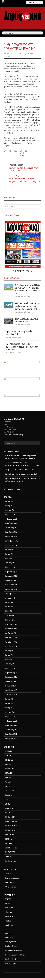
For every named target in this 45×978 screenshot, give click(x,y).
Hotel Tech (9, 937)
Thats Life (8, 912)
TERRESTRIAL (10, 791)
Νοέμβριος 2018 (11, 532)
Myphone (8, 899)
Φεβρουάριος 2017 (11, 624)
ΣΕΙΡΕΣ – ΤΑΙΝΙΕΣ (11, 848)
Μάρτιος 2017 (10, 620)
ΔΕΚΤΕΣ (8, 804)
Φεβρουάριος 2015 (11, 721)
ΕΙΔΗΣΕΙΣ (8, 813)
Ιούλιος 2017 (9, 602)
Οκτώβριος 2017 (11, 589)
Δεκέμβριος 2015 (11, 681)
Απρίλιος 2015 (10, 712)
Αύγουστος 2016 (11, 646)
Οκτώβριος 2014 (11, 739)
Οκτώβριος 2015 (11, 690)
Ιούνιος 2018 (9, 554)
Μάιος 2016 (9, 660)
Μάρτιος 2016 (10, 668)
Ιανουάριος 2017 (11, 629)
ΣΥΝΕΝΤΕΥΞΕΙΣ (10, 852)
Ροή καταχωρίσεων (12, 878)
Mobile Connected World (13, 950)
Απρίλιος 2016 (10, 664)
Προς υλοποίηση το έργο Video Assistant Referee (22, 474)
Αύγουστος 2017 (11, 598)
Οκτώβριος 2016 (11, 642)
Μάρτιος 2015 (10, 716)
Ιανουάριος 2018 (11, 576)
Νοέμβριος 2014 (11, 734)
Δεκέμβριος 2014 (11, 730)
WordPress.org (10, 887)
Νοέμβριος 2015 (11, 686)
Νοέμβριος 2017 (11, 585)
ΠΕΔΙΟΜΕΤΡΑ (9, 835)
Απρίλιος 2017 (10, 616)
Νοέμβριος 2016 (11, 637)
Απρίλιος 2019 (10, 510)
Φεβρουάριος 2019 (11, 519)
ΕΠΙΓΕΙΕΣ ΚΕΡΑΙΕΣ (11, 826)
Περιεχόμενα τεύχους (22, 270)
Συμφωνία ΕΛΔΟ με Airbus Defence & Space (20, 470)
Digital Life (8, 903)
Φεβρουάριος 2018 (11, 572)
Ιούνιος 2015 (9, 703)
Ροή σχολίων (10, 882)
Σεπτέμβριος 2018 (11, 541)
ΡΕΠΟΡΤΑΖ (9, 843)
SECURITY (8, 786)
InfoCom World (10, 959)
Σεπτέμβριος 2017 (11, 594)
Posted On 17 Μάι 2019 (22, 325)
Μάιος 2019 (9, 506)
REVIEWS (8, 778)
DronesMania (9, 916)
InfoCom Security (11, 946)
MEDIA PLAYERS (10, 769)
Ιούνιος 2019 (9, 501)
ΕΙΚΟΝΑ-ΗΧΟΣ (10, 817)
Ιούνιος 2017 (9, 607)
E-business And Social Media (15, 955)
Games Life (9, 908)
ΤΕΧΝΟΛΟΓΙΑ (9, 857)
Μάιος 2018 (9, 558)
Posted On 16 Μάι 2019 (13, 337)
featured (8, 756)
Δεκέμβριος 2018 (11, 528)
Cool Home (9, 925)
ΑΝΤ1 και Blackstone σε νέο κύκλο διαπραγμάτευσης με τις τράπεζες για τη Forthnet (27, 306)
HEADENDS (9, 760)
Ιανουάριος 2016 (11, 677)
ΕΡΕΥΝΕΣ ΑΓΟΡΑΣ (11, 830)
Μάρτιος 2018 (10, 567)
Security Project (10, 942)
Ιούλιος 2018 (9, 550)
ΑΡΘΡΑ (7, 799)
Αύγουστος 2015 (11, 695)
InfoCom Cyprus (10, 964)
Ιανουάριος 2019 (11, 523)
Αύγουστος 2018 (11, 545)
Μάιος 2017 (9, 611)
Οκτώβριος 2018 (11, 536)
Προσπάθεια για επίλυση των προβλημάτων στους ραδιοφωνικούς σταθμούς (22, 347)
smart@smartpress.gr (16, 435)
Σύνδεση (8, 874)
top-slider (8, 795)
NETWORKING (9, 773)
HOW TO (8, 764)
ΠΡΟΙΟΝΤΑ (8, 839)
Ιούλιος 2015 (9, 699)
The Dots (8, 921)
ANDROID (8, 751)
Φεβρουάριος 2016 (11, 673)
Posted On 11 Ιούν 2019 (22, 297)
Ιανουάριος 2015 (11, 725)
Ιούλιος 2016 (9, 651)
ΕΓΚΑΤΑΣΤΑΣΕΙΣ (10, 808)
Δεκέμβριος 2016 (11, 633)
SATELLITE (8, 782)
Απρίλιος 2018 (10, 563)
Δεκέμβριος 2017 (11, 580)
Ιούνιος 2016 (9, 655)
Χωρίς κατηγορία (11, 861)
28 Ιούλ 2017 (18, 53)
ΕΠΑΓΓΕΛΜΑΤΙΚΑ (11, 821)
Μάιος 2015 (9, 708)
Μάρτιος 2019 (10, 515)
